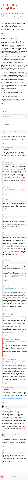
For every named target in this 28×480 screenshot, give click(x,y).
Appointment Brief (5, 27)
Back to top (14, 476)
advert (24, 25)
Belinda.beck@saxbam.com (19, 100)
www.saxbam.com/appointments (10, 99)
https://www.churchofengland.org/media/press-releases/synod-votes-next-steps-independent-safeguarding (13, 398)
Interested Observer (12, 262)
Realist (9, 316)
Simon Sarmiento (9, 147)
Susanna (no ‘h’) (11, 189)
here (26, 29)
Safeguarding (19, 18)
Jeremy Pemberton (12, 452)
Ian (8, 201)
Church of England (12, 18)
